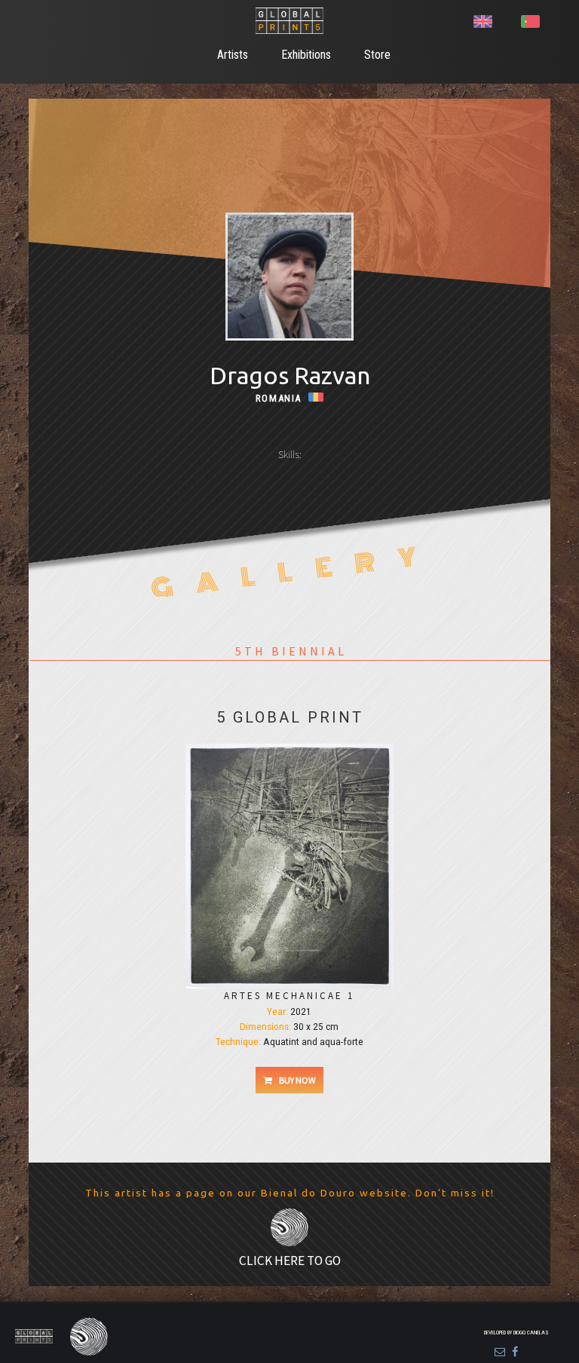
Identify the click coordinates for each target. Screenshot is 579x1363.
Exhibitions (306, 54)
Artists (232, 54)
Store (377, 54)
